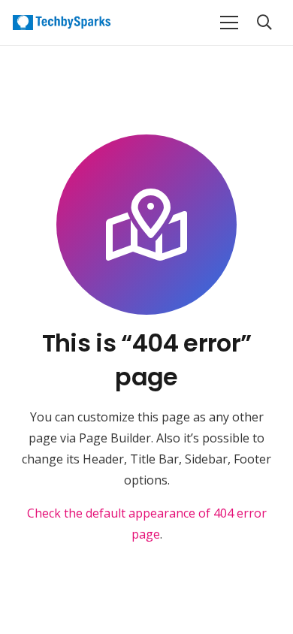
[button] (264, 22)
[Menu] (229, 22)
